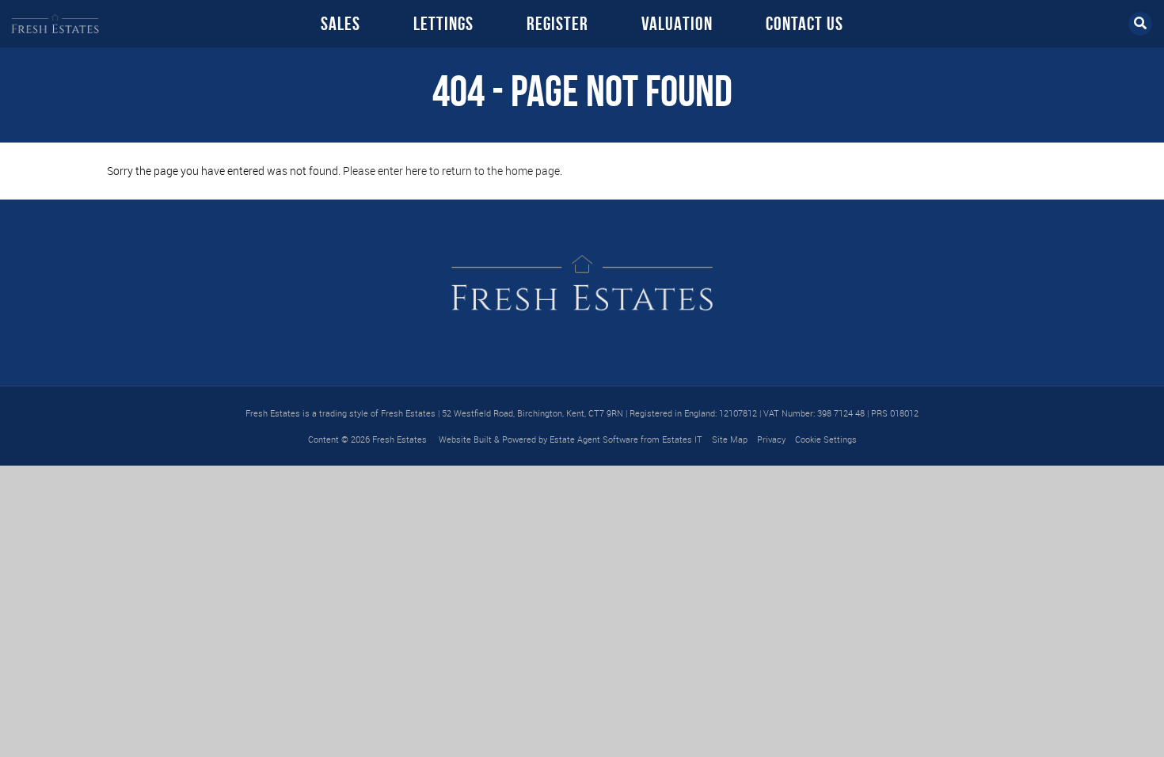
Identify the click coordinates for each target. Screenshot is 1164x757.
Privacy (771, 439)
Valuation (677, 23)
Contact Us (804, 23)
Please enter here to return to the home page (451, 170)
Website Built (465, 439)
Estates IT (682, 439)
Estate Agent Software (594, 439)
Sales (340, 23)
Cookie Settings (826, 439)
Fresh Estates (399, 439)
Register (557, 23)
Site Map (729, 439)
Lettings (443, 23)
